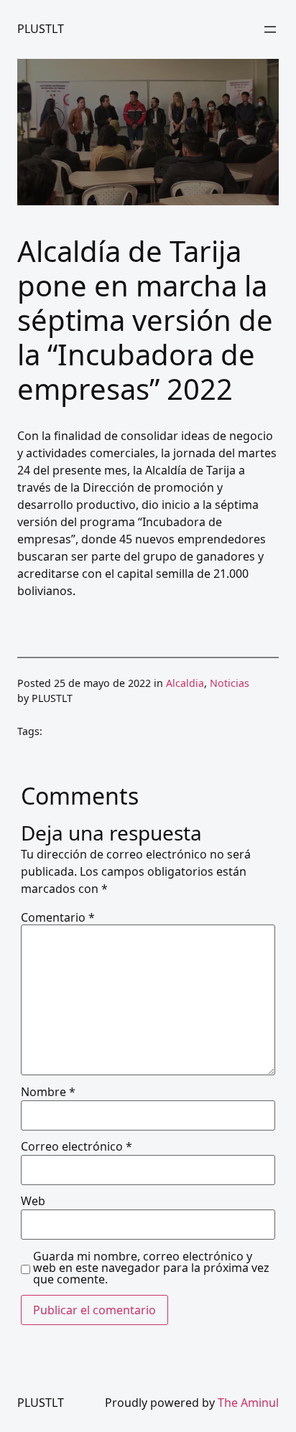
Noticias (229, 683)
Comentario (58, 917)
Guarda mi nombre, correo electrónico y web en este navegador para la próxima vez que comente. (151, 1267)
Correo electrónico (76, 1146)
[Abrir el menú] (270, 29)
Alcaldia (185, 683)
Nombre (48, 1092)
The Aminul (248, 1402)
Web (33, 1201)
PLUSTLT (40, 29)
